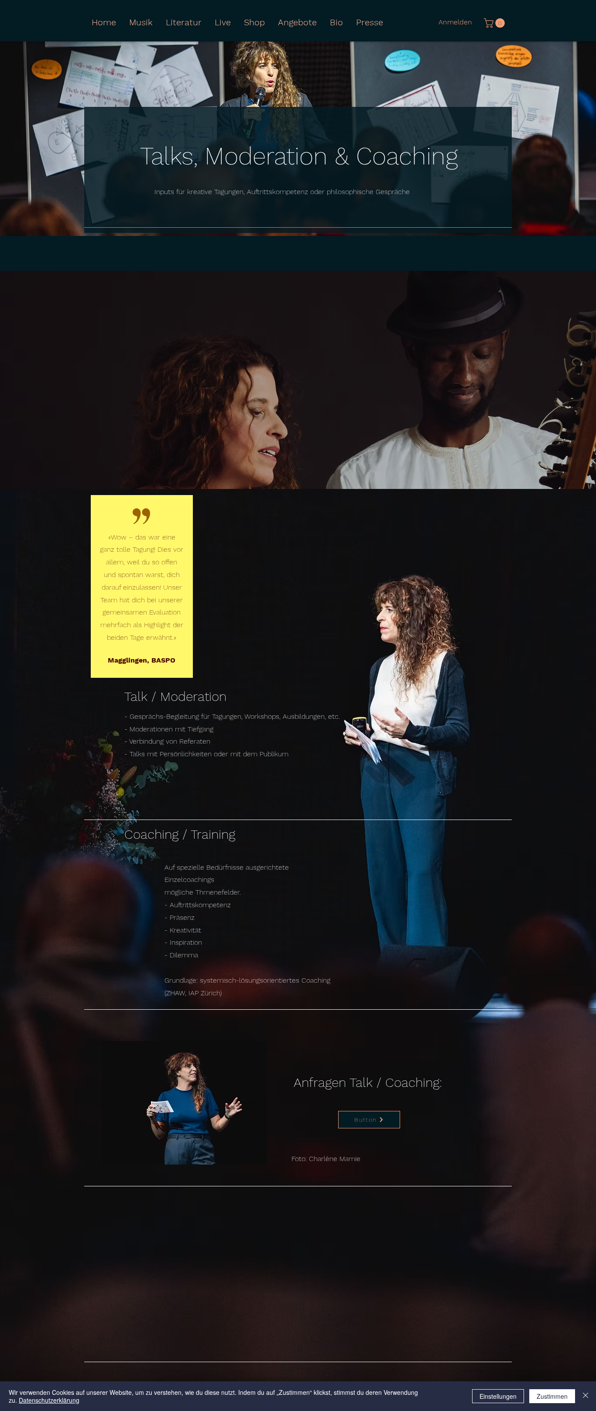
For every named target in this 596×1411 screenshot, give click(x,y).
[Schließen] (585, 1396)
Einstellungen (498, 1396)
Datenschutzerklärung (49, 1400)
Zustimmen (552, 1396)
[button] (183, 22)
